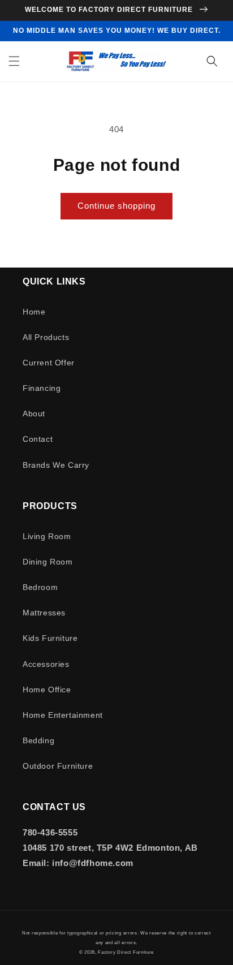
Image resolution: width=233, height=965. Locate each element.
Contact (38, 438)
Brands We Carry (56, 464)
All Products (46, 337)
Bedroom (40, 587)
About (34, 413)
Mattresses (44, 612)
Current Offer (49, 362)
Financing (42, 388)
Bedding (38, 740)
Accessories (46, 664)
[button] (14, 61)
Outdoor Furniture (58, 765)
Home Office (47, 689)
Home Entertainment (63, 715)
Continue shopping (116, 205)
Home (34, 311)
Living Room (47, 536)
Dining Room (48, 561)
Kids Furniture (50, 638)
